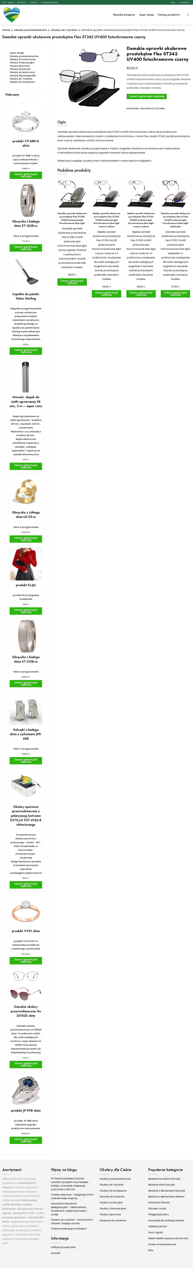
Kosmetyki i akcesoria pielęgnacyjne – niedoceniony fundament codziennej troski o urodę (69, 1209)
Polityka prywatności (63, 1247)
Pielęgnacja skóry (158, 1214)
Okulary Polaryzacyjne (22, 62)
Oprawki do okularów (112, 1196)
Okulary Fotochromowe (23, 59)
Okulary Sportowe (20, 65)
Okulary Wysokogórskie (23, 75)
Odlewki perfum (157, 1226)
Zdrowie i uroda (157, 1208)
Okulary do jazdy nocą (22, 72)
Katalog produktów (50, 2)
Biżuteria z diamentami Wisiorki (166, 1196)
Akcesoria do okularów (113, 1220)
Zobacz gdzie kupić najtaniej (146, 96)
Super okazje (146, 14)
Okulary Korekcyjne (111, 1202)
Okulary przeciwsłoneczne (24, 56)
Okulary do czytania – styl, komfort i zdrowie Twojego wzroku (72, 1221)
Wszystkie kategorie (124, 14)
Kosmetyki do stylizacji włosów (166, 1220)
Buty (150, 1250)
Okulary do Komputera (22, 81)
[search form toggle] (188, 15)
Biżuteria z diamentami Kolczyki (166, 1190)
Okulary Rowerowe (20, 69)
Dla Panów (21, 2)
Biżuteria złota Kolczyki (161, 1184)
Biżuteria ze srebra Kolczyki (164, 1179)
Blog (173, 2)
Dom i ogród (7, 2)
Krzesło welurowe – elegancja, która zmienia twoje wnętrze (72, 1196)
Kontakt (55, 1253)
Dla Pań (34, 2)
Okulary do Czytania (152, 108)
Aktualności (185, 2)
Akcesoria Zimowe (159, 1202)
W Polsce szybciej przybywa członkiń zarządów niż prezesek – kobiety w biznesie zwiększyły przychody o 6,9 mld (70, 1184)
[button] (116, 50)
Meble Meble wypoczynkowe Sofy (168, 1238)
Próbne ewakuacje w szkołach (69, 1228)
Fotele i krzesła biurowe (162, 1244)
